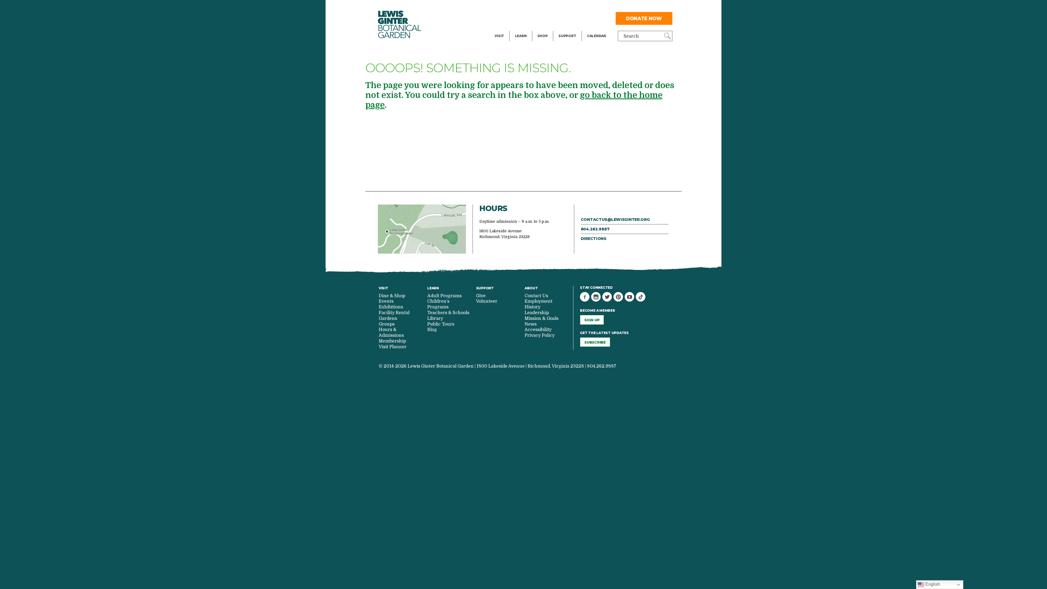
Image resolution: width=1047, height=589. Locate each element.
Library (435, 318)
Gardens (388, 318)
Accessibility (538, 329)
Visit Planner (393, 346)
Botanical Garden (400, 24)
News (531, 324)
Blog (519, 28)
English (932, 584)
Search (631, 36)
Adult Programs (444, 295)
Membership (392, 341)
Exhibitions (507, 28)
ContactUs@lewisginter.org (615, 219)
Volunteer (568, 28)
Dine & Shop (392, 295)
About (531, 288)
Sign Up (592, 320)
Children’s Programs (438, 304)
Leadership (537, 312)
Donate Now (644, 18)
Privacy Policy (540, 335)
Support (567, 36)
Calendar (596, 36)
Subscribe (595, 342)
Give (563, 18)
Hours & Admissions (391, 332)
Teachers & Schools (448, 312)
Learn (521, 36)
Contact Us (536, 295)
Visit (499, 36)
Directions (593, 238)
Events (502, 18)
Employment (538, 301)
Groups (387, 324)
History (532, 307)
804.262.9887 (595, 229)
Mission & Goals (541, 318)
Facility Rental (510, 7)
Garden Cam (528, 18)
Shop (542, 36)
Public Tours (528, 7)
